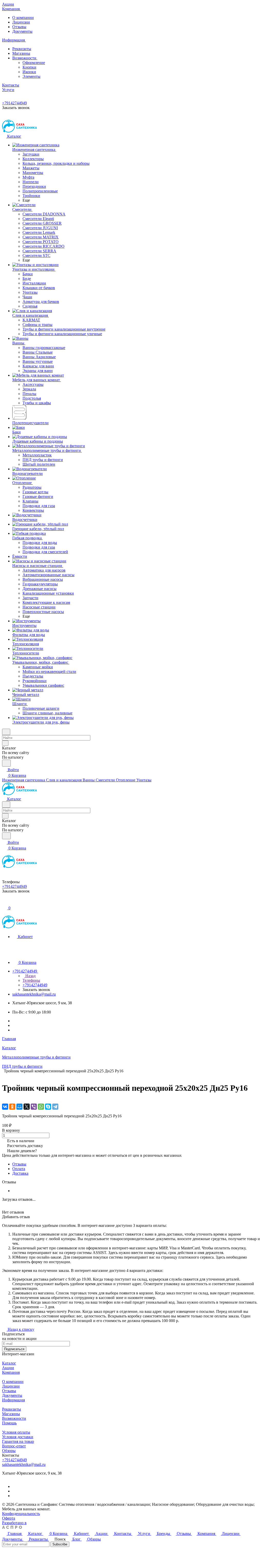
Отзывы (19, 27)
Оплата (18, 1168)
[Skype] (48, 1107)
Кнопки (29, 67)
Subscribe (59, 1544)
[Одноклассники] (12, 1107)
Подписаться (14, 1349)
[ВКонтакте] (5, 1107)
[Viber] (34, 1107)
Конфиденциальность (21, 1513)
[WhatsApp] (41, 1107)
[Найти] (6, 763)
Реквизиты (21, 49)
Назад (30, 976)
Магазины (21, 53)
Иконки (29, 72)
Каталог (9, 1363)
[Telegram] (55, 1107)
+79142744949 (14, 103)
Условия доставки (17, 1437)
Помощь (9, 1423)
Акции (8, 1368)
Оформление (34, 62)
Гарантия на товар (18, 1441)
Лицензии (21, 22)
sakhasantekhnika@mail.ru (34, 994)
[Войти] (4, 902)
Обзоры (9, 1450)
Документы (22, 31)
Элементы (31, 76)
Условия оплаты (16, 1432)
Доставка (20, 1173)
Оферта (8, 1518)
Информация (13, 1400)
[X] (27, 1107)
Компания (11, 1372)
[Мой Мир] (19, 1107)
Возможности (24, 58)
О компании (23, 17)
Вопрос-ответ (14, 1446)
